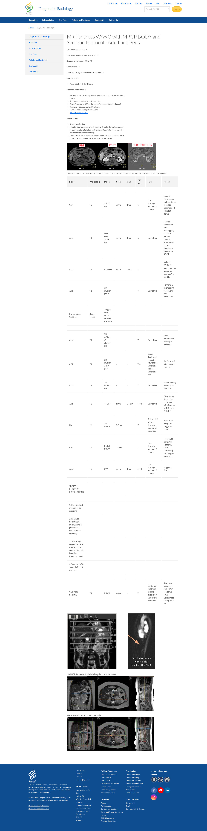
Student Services (132, 793)
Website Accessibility (84, 799)
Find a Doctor (126, 3)
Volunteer (79, 820)
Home (31, 28)
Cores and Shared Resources (112, 812)
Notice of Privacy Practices (39, 806)
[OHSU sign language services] (161, 782)
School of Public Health (134, 784)
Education (33, 20)
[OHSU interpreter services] (167, 782)
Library (103, 815)
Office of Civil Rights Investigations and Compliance (83, 811)
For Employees (132, 799)
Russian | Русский (82, 780)
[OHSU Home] (30, 8)
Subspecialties (48, 20)
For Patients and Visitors (110, 784)
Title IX (79, 817)
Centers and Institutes (109, 809)
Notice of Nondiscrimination (39, 809)
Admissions (130, 790)
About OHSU (82, 786)
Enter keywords (151, 13)
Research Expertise (108, 821)
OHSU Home (112, 3)
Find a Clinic (105, 781)
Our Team (63, 20)
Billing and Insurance (108, 775)
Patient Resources (109, 771)
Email (128, 806)
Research (105, 799)
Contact (179, 3)
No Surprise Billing (108, 793)
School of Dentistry (133, 781)
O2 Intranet (130, 803)
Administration (106, 806)
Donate (149, 3)
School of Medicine (133, 775)
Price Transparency (108, 790)
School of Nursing (132, 778)
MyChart (138, 3)
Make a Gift (80, 796)
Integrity (79, 802)
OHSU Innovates (107, 818)
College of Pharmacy (133, 787)
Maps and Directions (83, 790)
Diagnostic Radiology (56, 8)
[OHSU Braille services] (154, 782)
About (103, 803)
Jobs (158, 3)
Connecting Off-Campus (135, 809)
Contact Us (99, 20)
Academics (131, 771)
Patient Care (114, 20)
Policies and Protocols (81, 20)
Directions (167, 3)
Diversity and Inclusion (84, 805)
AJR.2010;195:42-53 (78, 112)
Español (79, 777)
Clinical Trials (106, 787)
